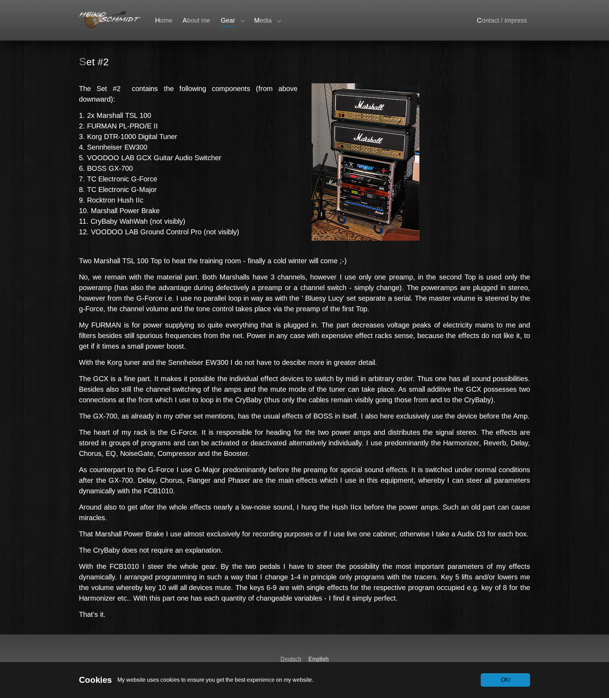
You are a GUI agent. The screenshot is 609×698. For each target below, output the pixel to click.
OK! (505, 680)
